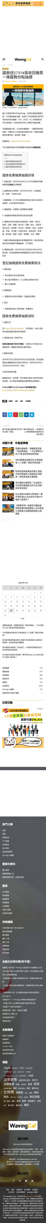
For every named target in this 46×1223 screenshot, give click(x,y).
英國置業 (5, 902)
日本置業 (5, 892)
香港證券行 (6, 1043)
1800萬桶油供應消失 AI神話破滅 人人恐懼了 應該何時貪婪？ (29, 461)
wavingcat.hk (11, 390)
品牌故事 (5, 837)
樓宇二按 (5, 942)
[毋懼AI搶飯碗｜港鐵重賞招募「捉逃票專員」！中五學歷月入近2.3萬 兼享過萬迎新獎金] (8, 451)
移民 (6, 1097)
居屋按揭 (5, 949)
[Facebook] (4, 414)
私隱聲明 (10, 1164)
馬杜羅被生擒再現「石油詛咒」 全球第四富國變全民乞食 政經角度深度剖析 (29, 485)
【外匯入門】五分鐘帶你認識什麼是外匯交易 (18, 1003)
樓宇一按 (5, 938)
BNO (22, 1068)
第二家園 (7, 1101)
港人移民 (5, 848)
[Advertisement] (23, 32)
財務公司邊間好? (8, 1036)
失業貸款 (23, 1084)
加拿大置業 (6, 909)
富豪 (30, 1084)
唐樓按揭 (5, 946)
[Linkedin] (26, 414)
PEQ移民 (28, 1072)
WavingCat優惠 (8, 855)
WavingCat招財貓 (27, 390)
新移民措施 (21, 1088)
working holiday (8, 1076)
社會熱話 (10, 65)
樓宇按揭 (5, 870)
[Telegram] (31, 414)
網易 (13, 1101)
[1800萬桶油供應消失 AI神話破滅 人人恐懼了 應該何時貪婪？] (8, 463)
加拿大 (35, 1080)
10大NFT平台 (7, 1046)
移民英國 (35, 1096)
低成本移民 (22, 1076)
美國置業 (5, 899)
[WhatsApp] (21, 414)
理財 (4, 834)
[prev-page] (3, 519)
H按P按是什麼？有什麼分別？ (13, 928)
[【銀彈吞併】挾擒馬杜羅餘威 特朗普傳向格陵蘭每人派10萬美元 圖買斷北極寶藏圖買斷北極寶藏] (8, 508)
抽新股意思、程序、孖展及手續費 (14, 1010)
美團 (18, 1101)
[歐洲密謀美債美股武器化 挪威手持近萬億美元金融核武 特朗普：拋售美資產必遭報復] (8, 474)
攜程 (15, 1088)
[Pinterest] (15, 414)
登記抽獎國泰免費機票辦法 (15, 164)
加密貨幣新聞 (7, 852)
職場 (4, 454)
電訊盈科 (19, 1105)
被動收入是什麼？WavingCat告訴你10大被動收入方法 (22, 967)
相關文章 (7, 443)
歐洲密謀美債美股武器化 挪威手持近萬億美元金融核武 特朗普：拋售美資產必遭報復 (28, 474)
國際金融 (5, 466)
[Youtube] (32, 1181)
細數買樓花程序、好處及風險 (13, 877)
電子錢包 (11, 1105)
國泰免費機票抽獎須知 (13, 167)
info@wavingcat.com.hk (27, 1159)
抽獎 (16, 401)
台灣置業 (5, 906)
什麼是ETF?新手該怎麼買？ (12, 1007)
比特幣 (9, 1092)
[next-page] (7, 519)
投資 (4, 830)
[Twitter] (10, 414)
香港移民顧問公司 (9, 1053)
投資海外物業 (8, 1088)
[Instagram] (20, 1180)
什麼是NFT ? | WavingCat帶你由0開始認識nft (19, 999)
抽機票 (11, 401)
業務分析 (35, 1088)
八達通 (30, 1075)
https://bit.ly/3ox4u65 (20, 141)
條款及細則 (19, 1164)
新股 (28, 1088)
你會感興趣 (21, 443)
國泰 (21, 401)
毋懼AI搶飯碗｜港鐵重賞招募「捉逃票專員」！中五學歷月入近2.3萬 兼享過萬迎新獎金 (29, 451)
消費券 (19, 1092)
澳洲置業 (5, 895)
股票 (24, 1101)
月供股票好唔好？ (9, 1017)
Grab (14, 1072)
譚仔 (39, 1101)
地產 (17, 1084)
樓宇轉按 (5, 935)
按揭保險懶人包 (8, 873)
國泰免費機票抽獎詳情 (13, 161)
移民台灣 (13, 1097)
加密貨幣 (10, 1079)
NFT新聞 (5, 841)
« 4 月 (22, 618)
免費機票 (28, 401)
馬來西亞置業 (7, 913)
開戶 (5, 1105)
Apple (7, 1067)
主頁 (3, 65)
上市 (16, 1076)
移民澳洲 (19, 1097)
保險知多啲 (6, 1021)
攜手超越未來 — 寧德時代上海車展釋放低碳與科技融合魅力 (33, 431)
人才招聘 (36, 1164)
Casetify (29, 1068)
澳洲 (30, 1093)
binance (15, 1068)
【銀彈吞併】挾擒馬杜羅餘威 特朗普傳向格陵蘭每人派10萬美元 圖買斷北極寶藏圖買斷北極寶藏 (29, 509)
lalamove (21, 1072)
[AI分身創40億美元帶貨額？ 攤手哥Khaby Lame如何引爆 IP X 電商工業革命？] (8, 497)
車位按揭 (5, 953)
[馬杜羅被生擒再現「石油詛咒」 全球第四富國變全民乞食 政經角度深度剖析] (8, 485)
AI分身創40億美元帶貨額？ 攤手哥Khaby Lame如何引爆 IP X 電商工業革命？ (29, 497)
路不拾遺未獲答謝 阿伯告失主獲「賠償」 (12, 430)
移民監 (26, 1097)
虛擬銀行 (5, 1039)
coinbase (7, 1071)
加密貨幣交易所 (8, 1050)
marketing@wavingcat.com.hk (27, 1162)
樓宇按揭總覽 (7, 931)
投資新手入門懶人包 (9, 1014)
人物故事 (5, 500)
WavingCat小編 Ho (10, 81)
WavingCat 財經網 (32, 1196)
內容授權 (28, 1164)
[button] (4, 59)
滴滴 (26, 1093)
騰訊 (26, 1105)
